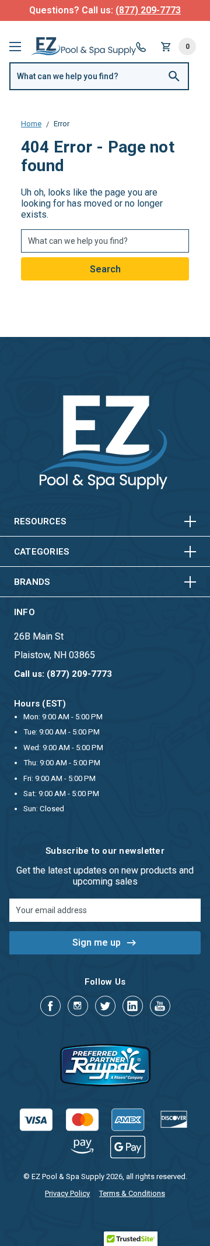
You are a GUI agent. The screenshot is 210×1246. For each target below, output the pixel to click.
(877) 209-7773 (148, 10)
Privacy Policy (67, 1193)
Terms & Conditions (132, 1193)
